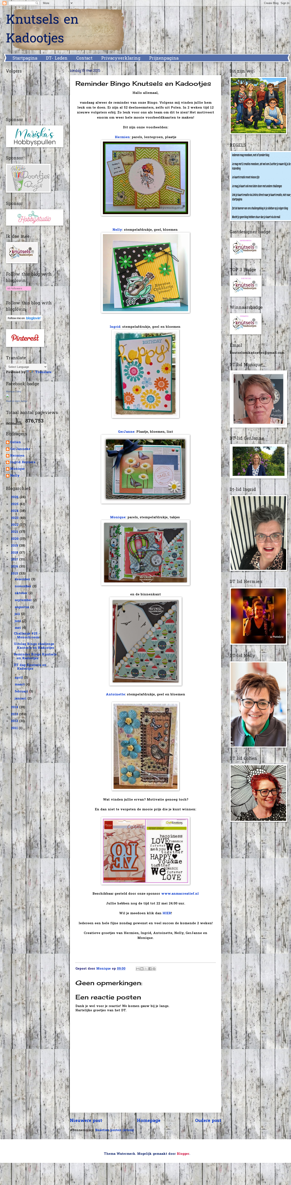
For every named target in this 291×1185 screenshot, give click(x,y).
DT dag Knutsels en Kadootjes (30, 667)
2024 (15, 511)
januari (21, 698)
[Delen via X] (146, 969)
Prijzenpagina (164, 58)
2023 (15, 518)
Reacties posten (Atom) (114, 1130)
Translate (43, 372)
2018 (15, 553)
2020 (15, 539)
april (19, 678)
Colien (15, 443)
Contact (84, 58)
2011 (15, 728)
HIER (167, 913)
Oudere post (208, 1121)
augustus (22, 607)
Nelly (117, 230)
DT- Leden (57, 58)
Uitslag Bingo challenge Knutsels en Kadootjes (34, 646)
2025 (15, 504)
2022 (15, 525)
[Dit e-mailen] (138, 969)
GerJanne (126, 432)
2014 (15, 707)
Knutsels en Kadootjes (42, 30)
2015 (15, 574)
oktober (22, 593)
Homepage (148, 1121)
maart (20, 684)
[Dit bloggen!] (142, 969)
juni (18, 621)
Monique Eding (13, 391)
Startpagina (25, 58)
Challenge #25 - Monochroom (27, 636)
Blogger (183, 1154)
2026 (15, 497)
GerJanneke (20, 449)
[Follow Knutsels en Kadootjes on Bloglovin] (18, 291)
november (23, 586)
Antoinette (115, 694)
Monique (117, 517)
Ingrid (115, 327)
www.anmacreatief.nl (180, 893)
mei (18, 628)
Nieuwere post (86, 1121)
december (23, 579)
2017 (15, 559)
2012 (15, 721)
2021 (15, 532)
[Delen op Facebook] (150, 969)
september (24, 600)
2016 (15, 567)
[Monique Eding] (7, 396)
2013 (15, 714)
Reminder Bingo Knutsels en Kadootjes (35, 656)
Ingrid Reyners (22, 463)
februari (22, 691)
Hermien (122, 137)
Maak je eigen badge (16, 401)
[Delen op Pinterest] (154, 969)
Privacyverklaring (120, 58)
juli (18, 614)
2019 (15, 546)
